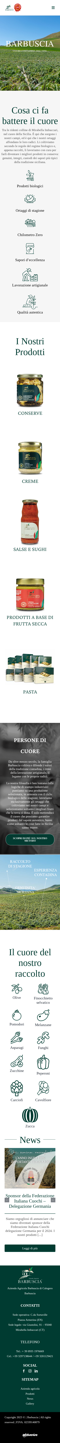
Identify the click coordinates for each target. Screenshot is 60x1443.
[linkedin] (36, 1370)
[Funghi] (43, 1033)
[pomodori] (16, 1010)
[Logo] (9, 6)
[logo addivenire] (30, 1429)
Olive (17, 998)
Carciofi (17, 1100)
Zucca (30, 1126)
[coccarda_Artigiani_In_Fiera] (18, 4)
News (30, 1398)
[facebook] (23, 1370)
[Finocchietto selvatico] (43, 985)
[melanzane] (43, 1010)
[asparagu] (17, 1033)
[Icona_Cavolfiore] (43, 1081)
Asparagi (17, 1048)
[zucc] (30, 1108)
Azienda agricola (30, 1388)
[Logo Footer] (30, 1268)
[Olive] (16, 985)
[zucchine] (17, 1056)
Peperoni (43, 1073)
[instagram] (30, 1370)
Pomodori (17, 1024)
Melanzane (43, 1025)
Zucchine (17, 1071)
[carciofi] (17, 1081)
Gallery (30, 1403)
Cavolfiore (43, 1100)
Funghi (43, 1048)
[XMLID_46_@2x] (43, 1056)
